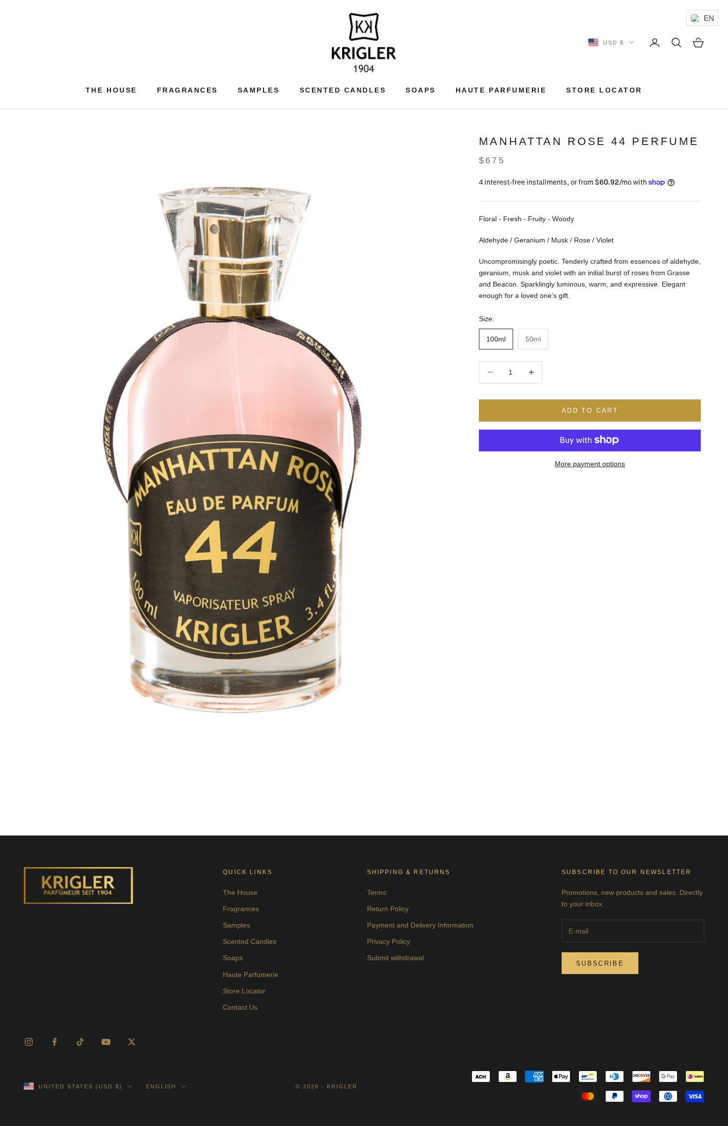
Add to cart (590, 410)
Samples (259, 90)
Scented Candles (343, 90)
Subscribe (600, 963)
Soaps (421, 90)
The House (111, 90)
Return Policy (388, 909)
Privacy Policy (388, 941)
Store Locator (604, 90)
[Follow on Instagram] (29, 1042)
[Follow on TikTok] (80, 1042)
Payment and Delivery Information (420, 925)
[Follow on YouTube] (106, 1042)
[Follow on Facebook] (54, 1042)
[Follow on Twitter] (132, 1042)
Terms (376, 892)
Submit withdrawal (395, 958)
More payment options (590, 463)
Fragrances (187, 90)
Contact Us (240, 1007)
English (161, 1086)
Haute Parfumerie (501, 90)
